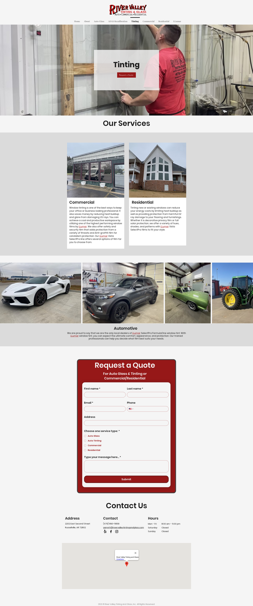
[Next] (119, 170)
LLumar (83, 226)
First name (92, 388)
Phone (131, 403)
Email (88, 403)
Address (89, 417)
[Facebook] (111, 532)
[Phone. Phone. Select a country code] (131, 409)
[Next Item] (248, 293)
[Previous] (72, 170)
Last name (135, 388)
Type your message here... (102, 457)
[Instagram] (117, 532)
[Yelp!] (105, 532)
